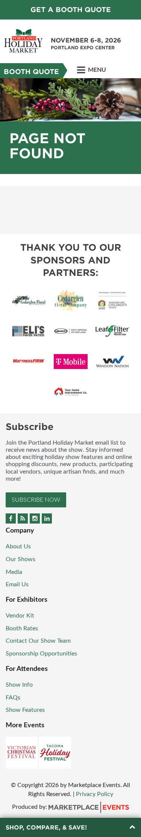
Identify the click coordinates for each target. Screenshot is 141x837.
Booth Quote (31, 72)
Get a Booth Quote (70, 10)
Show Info (19, 685)
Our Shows (20, 559)
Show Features (25, 710)
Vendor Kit (20, 616)
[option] (70, 126)
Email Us (17, 584)
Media (14, 572)
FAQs (13, 698)
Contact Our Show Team (38, 641)
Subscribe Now (36, 500)
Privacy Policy (94, 794)
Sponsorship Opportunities (41, 654)
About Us (18, 546)
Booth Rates (22, 628)
